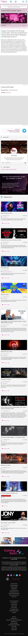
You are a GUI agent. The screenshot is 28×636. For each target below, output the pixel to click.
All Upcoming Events (14, 590)
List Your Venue (14, 607)
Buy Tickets (5, 506)
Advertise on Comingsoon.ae (23, 545)
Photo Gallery (14, 626)
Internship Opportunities (14, 610)
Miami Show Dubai (5, 294)
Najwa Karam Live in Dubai (6, 351)
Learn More (5, 192)
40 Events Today (16, 579)
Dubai (24, 25)
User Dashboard (14, 602)
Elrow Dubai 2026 (5, 268)
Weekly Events (14, 588)
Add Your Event (14, 605)
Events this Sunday (14, 587)
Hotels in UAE (14, 596)
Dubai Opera (8, 92)
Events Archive (14, 629)
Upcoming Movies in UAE (14, 591)
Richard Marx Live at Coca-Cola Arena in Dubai (11, 240)
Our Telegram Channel (14, 609)
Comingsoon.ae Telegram (13, 130)
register (15, 6)
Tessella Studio (14, 633)
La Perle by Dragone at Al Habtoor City (9, 493)
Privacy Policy (22, 633)
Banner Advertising (14, 623)
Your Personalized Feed (14, 601)
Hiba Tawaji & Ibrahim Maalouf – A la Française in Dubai (13, 437)
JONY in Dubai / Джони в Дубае (8, 522)
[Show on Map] (26, 25)
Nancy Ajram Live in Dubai (6, 213)
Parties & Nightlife (3, 255)
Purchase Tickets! (6, 223)
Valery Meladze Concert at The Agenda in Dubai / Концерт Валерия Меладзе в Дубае (13, 322)
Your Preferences (14, 604)
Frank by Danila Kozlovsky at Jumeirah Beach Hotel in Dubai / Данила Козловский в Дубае (13, 408)
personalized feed (10, 6)
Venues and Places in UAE (14, 595)
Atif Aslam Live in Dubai (6, 379)
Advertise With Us (14, 618)
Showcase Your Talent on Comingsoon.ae (14, 620)
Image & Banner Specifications (14, 624)
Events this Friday (14, 583)
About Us (14, 616)
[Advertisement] (14, 69)
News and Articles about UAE (14, 593)
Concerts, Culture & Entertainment (8, 169)
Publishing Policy (14, 621)
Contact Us (14, 612)
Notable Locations (14, 139)
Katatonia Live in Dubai (5, 465)
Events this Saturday (14, 585)
